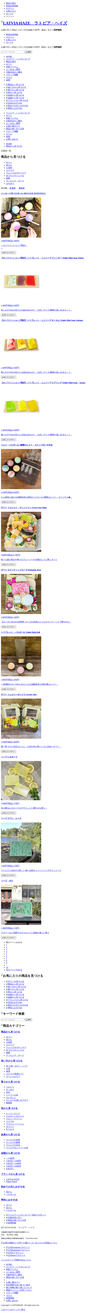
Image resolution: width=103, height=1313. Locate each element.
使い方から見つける (11, 1060)
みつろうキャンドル (15, 176)
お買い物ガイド (13, 126)
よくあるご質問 (13, 69)
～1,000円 (10, 1158)
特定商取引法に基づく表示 (18, 1285)
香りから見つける (10, 1081)
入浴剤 (9, 168)
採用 (8, 80)
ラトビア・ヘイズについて (18, 59)
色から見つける (9, 1108)
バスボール (11, 1194)
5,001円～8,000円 (13, 1166)
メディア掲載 (12, 75)
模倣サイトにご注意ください (19, 1290)
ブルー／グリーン (14, 1119)
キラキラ (10, 1129)
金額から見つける (10, 1153)
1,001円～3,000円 (13, 1161)
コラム (9, 77)
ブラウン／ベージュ (15, 1124)
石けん (9, 165)
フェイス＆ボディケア (16, 173)
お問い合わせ (12, 139)
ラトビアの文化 (13, 1145)
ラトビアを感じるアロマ (17, 1100)
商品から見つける (10, 1031)
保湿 (8, 1071)
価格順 (22, 188)
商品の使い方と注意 (15, 129)
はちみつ (10, 183)
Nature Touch (11, 1181)
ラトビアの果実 (13, 1142)
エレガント (11, 1098)
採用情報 (10, 1298)
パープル (10, 1121)
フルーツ (10, 1087)
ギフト (9, 64)
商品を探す (11, 3)
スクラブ (10, 170)
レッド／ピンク (13, 1113)
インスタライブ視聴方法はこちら (16, 1260)
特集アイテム (12, 67)
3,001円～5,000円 (13, 1163)
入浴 (8, 1069)
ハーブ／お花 (12, 1095)
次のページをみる (14, 970)
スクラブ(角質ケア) (14, 1074)
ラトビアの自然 (13, 1140)
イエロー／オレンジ (15, 1116)
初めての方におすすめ (13, 1186)
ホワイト (10, 1127)
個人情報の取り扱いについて (19, 1287)
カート (9, 14)
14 (7, 967)
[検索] (28, 51)
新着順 (13, 188)
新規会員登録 (12, 6)
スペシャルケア (13, 1076)
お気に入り (11, 11)
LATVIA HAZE (12, 1179)
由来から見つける (10, 1134)
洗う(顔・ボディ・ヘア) (16, 1066)
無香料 (9, 1103)
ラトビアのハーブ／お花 (17, 1148)
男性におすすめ (9, 1199)
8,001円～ (10, 1169)
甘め (8, 1092)
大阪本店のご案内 (14, 72)
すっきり (10, 1090)
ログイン (10, 8)
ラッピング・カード (15, 181)
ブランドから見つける (13, 1174)
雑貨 (8, 178)
